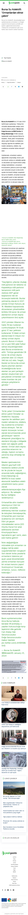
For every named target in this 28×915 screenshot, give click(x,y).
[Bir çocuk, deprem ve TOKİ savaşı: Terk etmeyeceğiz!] (14, 788)
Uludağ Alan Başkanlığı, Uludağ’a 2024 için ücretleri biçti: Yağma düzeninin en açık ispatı (12, 770)
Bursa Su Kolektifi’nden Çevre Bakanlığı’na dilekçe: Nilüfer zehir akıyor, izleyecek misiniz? (14, 243)
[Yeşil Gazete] (3, 58)
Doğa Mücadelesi (11, 82)
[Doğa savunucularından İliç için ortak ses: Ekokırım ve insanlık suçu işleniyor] (14, 737)
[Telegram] (18, 86)
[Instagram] (5, 890)
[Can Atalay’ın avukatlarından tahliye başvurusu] (14, 693)
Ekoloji (3, 82)
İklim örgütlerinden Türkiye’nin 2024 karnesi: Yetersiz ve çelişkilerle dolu (12, 804)
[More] (22, 86)
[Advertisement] (14, 44)
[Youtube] (13, 890)
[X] (15, 86)
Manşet (19, 82)
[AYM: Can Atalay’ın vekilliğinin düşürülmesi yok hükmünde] (14, 715)
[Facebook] (11, 86)
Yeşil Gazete (7, 58)
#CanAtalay (14, 624)
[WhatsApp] (8, 86)
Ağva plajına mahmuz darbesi (12, 817)
